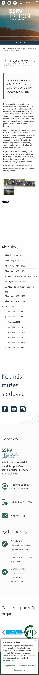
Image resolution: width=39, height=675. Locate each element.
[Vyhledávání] (20, 3)
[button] (4, 632)
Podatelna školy (17, 541)
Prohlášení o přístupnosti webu (22, 557)
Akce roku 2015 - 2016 (10, 51)
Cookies (14, 553)
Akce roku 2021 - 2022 (15, 301)
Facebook (3, 3)
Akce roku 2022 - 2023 (15, 296)
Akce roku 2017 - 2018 (16, 332)
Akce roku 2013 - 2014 (16, 312)
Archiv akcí (31, 49)
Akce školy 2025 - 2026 (15, 260)
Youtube (9, 3)
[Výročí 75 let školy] (28, 3)
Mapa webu (15, 562)
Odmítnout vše (19, 670)
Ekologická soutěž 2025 (15, 281)
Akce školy (20, 49)
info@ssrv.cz (18, 515)
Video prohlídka (18, 569)
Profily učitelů (17, 581)
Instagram (15, 3)
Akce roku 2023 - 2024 (15, 271)
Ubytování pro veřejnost (20, 545)
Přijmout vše (10, 666)
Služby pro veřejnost (18, 549)
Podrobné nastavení (26, 666)
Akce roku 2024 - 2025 (15, 266)
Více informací (8, 660)
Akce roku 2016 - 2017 (16, 327)
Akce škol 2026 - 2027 (15, 255)
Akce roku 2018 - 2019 (16, 337)
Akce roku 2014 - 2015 (16, 317)
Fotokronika (17, 573)
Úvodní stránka (8, 49)
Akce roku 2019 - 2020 (16, 343)
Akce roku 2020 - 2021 (16, 348)
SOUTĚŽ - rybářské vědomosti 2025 (21, 276)
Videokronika (17, 577)
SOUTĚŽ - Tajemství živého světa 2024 (19, 287)
